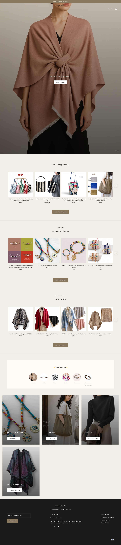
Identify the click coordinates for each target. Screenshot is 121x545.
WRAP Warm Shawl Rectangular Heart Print (47, 334)
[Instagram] (54, 526)
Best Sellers (54, 16)
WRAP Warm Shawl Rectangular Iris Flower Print (74, 334)
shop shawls (60, 83)
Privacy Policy (104, 523)
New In (46, 16)
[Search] (112, 9)
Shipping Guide (105, 520)
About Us (82, 16)
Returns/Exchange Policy (107, 518)
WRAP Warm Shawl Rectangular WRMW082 (100, 334)
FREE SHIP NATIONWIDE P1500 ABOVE (60, 1)
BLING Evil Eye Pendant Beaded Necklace (47, 265)
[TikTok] (58, 526)
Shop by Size (73, 16)
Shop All (39, 16)
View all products (60, 212)
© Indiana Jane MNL (11, 539)
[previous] (5, 186)
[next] (116, 186)
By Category (63, 16)
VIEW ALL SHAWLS (60, 345)
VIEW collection (60, 280)
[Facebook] (51, 526)
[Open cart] (116, 9)
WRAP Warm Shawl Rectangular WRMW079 (21, 334)
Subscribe (12, 521)
